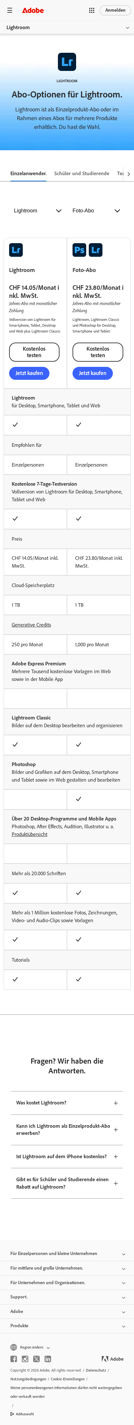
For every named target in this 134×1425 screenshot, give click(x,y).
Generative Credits (31, 625)
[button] (92, 10)
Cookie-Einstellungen (68, 1379)
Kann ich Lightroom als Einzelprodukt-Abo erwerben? (63, 1130)
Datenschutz (96, 1370)
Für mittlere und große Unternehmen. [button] (46, 1268)
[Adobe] (33, 10)
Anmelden (115, 10)
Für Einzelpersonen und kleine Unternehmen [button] (53, 1253)
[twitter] (36, 1359)
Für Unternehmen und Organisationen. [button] (47, 1282)
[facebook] (13, 1359)
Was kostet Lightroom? (41, 1103)
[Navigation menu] (10, 10)
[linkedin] (48, 1359)
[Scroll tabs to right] (129, 174)
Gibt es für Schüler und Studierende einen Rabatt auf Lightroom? (62, 1183)
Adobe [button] (16, 1311)
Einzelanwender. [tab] (28, 173)
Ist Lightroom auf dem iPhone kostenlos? (61, 1156)
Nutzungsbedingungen (28, 1379)
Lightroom (18, 27)
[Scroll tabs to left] (5, 174)
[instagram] (25, 1359)
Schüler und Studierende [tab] (81, 173)
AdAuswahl (25, 1414)
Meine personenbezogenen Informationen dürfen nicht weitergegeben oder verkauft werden (66, 1392)
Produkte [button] (19, 1326)
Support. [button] (19, 1297)
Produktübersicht (29, 834)
